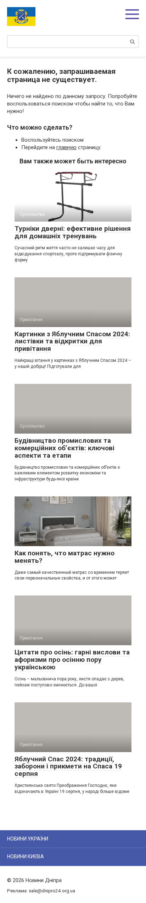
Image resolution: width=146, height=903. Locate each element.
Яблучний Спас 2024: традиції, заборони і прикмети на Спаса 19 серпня (68, 766)
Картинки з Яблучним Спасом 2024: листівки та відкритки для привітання (72, 341)
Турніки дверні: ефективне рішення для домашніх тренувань (73, 232)
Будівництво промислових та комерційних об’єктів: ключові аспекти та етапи (64, 447)
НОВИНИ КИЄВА (25, 856)
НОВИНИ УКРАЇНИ (27, 839)
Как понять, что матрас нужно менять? (64, 557)
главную (66, 147)
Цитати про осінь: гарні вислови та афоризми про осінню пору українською (72, 659)
